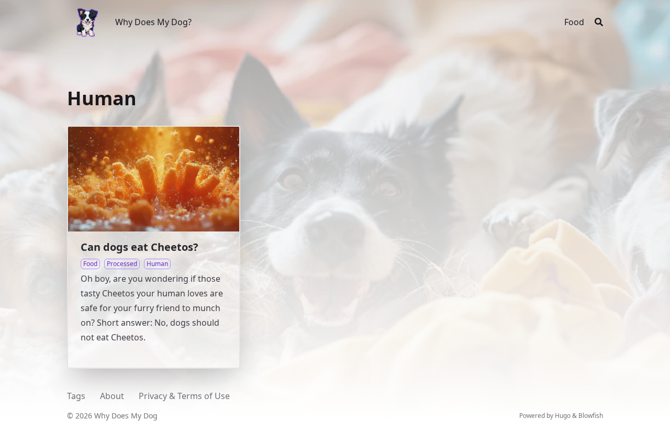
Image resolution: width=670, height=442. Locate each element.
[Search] (599, 22)
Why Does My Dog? (153, 22)
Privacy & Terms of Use (184, 396)
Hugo (563, 415)
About (112, 396)
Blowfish (590, 415)
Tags (76, 396)
